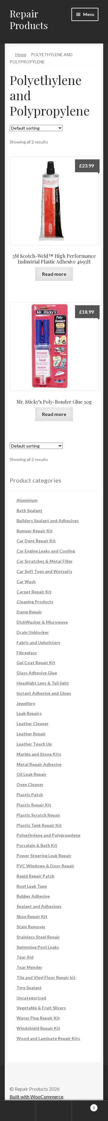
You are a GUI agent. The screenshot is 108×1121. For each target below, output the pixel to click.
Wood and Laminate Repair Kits (48, 1038)
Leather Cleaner (32, 723)
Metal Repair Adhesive (39, 764)
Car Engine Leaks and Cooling (45, 550)
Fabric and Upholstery (38, 642)
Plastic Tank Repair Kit (39, 825)
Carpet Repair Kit (34, 591)
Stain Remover (31, 926)
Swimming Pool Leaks (37, 947)
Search (54, 1111)
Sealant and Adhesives (39, 906)
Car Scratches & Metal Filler (44, 561)
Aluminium (27, 500)
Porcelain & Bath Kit (36, 845)
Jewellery (25, 703)
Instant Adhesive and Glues (43, 693)
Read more (54, 274)
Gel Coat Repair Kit (36, 662)
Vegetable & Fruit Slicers (41, 1007)
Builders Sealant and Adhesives (47, 520)
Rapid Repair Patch (35, 875)
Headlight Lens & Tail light (42, 683)
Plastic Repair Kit (33, 804)
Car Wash (26, 581)
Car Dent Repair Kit (36, 540)
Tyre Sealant (29, 987)
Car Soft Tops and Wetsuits (44, 571)
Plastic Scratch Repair (38, 815)
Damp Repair (29, 611)
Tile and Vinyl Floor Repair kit (46, 977)
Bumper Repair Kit (34, 530)
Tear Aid (25, 957)
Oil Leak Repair (31, 774)
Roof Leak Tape (31, 886)
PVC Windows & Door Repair (45, 865)
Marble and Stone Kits (38, 754)
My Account (18, 1111)
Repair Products (29, 19)
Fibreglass (26, 652)
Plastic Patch (29, 794)
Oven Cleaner (30, 784)
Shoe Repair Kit (31, 916)
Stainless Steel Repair (38, 936)
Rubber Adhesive (33, 896)
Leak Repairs (29, 713)
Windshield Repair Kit (38, 1028)
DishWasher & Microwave (42, 622)
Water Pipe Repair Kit (38, 1017)
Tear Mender (29, 967)
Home (20, 54)
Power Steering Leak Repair (43, 855)
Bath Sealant (29, 510)
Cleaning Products (34, 601)
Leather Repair (31, 733)
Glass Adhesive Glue (36, 672)
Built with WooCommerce (36, 1096)
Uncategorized (31, 997)
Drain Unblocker (32, 632)
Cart (83, 1105)
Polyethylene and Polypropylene (48, 835)
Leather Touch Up (34, 743)
